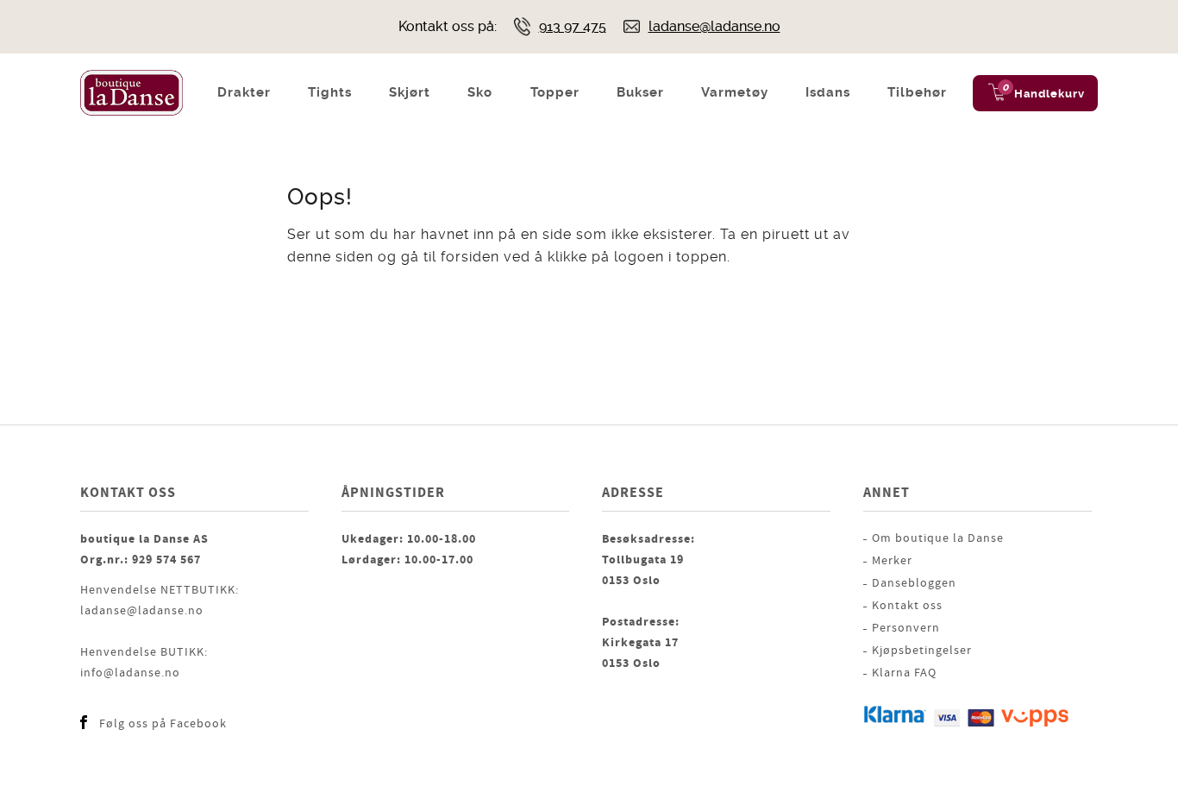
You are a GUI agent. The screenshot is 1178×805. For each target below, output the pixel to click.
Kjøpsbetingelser (922, 650)
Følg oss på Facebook (163, 724)
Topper (555, 92)
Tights (330, 92)
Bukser (640, 92)
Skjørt (409, 92)
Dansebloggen (914, 583)
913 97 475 (572, 26)
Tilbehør (917, 92)
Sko (479, 92)
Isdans (827, 92)
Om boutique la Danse (938, 538)
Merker (892, 561)
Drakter (244, 92)
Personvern (906, 628)
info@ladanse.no (130, 673)
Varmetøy (734, 92)
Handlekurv (1049, 93)
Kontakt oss (907, 605)
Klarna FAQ (904, 673)
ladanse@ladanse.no (714, 26)
